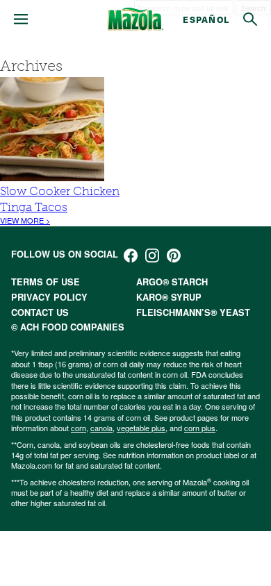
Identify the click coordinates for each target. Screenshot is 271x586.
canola (101, 427)
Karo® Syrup (169, 297)
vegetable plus (141, 427)
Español (206, 19)
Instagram (152, 255)
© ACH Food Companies (67, 327)
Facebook (131, 255)
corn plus (199, 427)
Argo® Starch (172, 282)
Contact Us (40, 312)
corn (78, 427)
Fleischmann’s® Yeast (193, 312)
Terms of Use (45, 282)
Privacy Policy (49, 297)
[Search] (250, 19)
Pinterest (174, 255)
